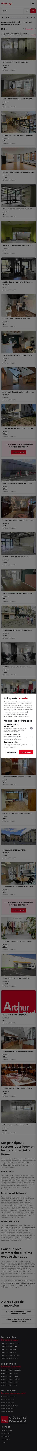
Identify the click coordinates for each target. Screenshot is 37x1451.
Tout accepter (26, 752)
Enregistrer (11, 752)
